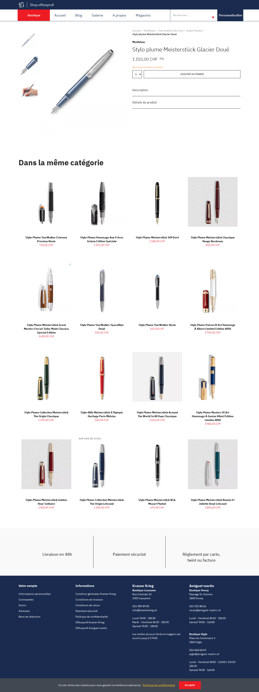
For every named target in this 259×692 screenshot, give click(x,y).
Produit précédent (228, 32)
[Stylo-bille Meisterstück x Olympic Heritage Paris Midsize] (102, 377)
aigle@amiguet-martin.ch (204, 654)
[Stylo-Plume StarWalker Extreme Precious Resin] (46, 202)
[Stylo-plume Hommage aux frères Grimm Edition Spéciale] (102, 202)
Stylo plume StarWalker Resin (157, 325)
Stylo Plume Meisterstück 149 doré (157, 237)
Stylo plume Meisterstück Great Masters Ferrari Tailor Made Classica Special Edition (46, 328)
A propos (119, 15)
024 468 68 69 (197, 650)
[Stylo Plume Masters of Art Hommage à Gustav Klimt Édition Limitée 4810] (213, 377)
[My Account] (207, 15)
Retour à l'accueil (233, 32)
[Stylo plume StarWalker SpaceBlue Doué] (102, 289)
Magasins (143, 15)
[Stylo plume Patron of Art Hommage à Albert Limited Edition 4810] (213, 289)
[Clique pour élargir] (46, 130)
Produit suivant (237, 32)
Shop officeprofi (42, 5)
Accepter (190, 685)
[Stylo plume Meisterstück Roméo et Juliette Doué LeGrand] (213, 464)
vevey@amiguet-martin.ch (205, 610)
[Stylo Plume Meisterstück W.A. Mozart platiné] (157, 464)
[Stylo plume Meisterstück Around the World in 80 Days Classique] (157, 377)
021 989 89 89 (140, 606)
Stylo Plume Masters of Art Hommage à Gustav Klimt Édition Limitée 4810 (212, 416)
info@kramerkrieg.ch (144, 610)
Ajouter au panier (192, 74)
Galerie (97, 15)
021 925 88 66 (197, 606)
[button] (230, 15)
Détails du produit (144, 102)
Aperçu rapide (62, 177)
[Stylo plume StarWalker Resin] (157, 289)
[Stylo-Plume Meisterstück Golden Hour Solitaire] (46, 464)
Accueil (60, 15)
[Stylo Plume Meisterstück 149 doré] (157, 202)
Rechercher (199, 15)
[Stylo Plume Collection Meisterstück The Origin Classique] (46, 377)
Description (140, 90)
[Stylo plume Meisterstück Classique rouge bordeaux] (213, 202)
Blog (78, 15)
